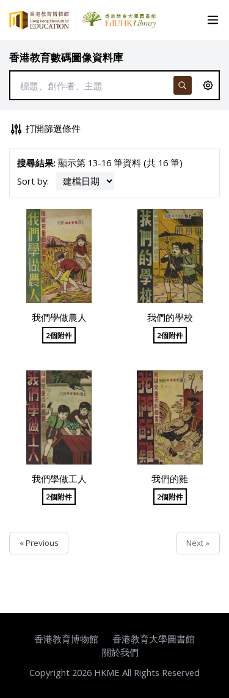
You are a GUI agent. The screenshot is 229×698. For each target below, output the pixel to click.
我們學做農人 (59, 317)
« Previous (39, 542)
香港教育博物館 (66, 639)
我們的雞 (169, 478)
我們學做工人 (59, 478)
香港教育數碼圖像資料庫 (66, 57)
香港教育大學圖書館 (153, 639)
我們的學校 (170, 317)
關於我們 (120, 652)
